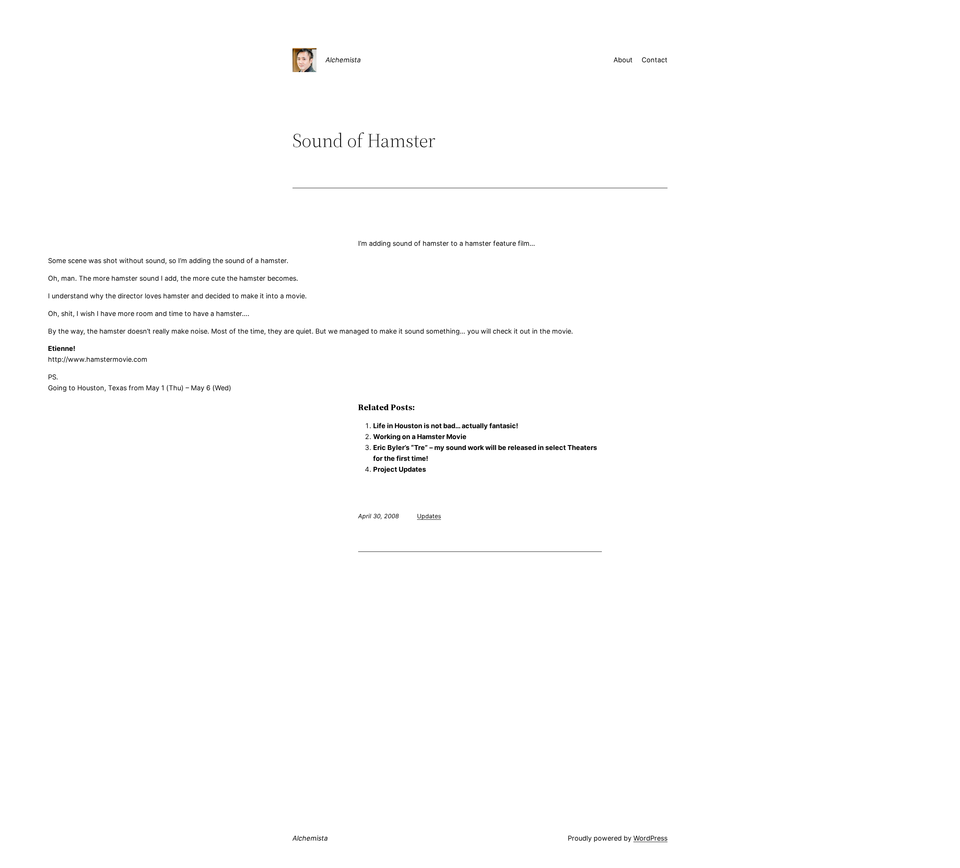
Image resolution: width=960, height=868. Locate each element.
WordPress (650, 838)
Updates (429, 516)
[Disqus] (480, 655)
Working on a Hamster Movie (419, 437)
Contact (655, 60)
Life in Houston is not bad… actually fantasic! (445, 426)
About (623, 60)
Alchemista (343, 60)
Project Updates (399, 469)
